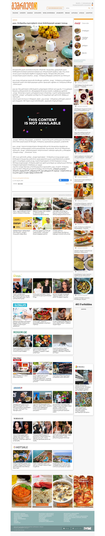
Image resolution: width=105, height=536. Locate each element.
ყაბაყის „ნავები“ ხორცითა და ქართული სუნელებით (83, 251)
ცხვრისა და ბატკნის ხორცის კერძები (75, 517)
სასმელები (17, 522)
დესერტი (66, 520)
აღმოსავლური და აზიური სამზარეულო (76, 516)
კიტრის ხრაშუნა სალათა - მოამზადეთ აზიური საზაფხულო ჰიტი (82, 299)
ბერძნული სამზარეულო (46, 514)
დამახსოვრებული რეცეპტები (82, 5)
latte (19, 183)
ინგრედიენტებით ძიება (55, 8)
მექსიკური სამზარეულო (21, 516)
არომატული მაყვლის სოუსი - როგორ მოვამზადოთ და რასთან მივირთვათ (83, 110)
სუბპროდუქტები (44, 520)
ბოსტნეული (67, 518)
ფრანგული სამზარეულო (71, 513)
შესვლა (78, 3)
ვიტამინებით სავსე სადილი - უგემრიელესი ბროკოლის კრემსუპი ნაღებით (83, 275)
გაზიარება (65, 180)
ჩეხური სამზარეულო (70, 514)
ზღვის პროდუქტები (20, 518)
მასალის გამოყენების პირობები (21, 178)
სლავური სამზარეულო (21, 514)
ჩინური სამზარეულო (45, 516)
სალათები (42, 518)
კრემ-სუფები (18, 517)
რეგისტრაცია (86, 3)
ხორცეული (42, 517)
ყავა (21, 183)
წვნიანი (16, 521)
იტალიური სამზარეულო (46, 513)
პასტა (15, 520)
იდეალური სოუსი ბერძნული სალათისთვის (82, 180)
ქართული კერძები (19, 513)
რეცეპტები (22, 504)
